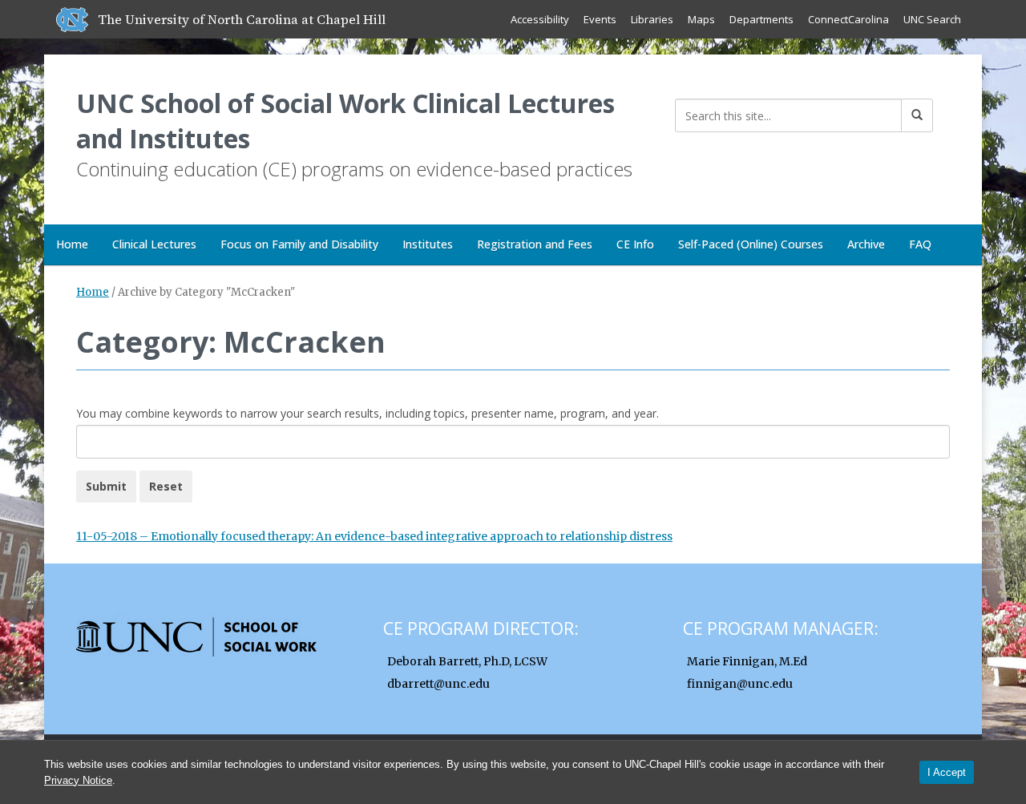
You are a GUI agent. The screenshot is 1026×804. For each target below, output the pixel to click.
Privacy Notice (78, 780)
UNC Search (932, 19)
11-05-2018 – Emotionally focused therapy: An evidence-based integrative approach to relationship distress (374, 536)
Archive (866, 244)
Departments (761, 19)
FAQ (920, 244)
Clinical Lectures (154, 244)
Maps (701, 19)
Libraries (652, 19)
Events (600, 19)
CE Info (635, 244)
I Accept (946, 772)
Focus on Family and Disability (299, 244)
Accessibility (540, 19)
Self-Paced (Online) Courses (750, 244)
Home (72, 244)
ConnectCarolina (848, 19)
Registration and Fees (534, 244)
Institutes (427, 244)
